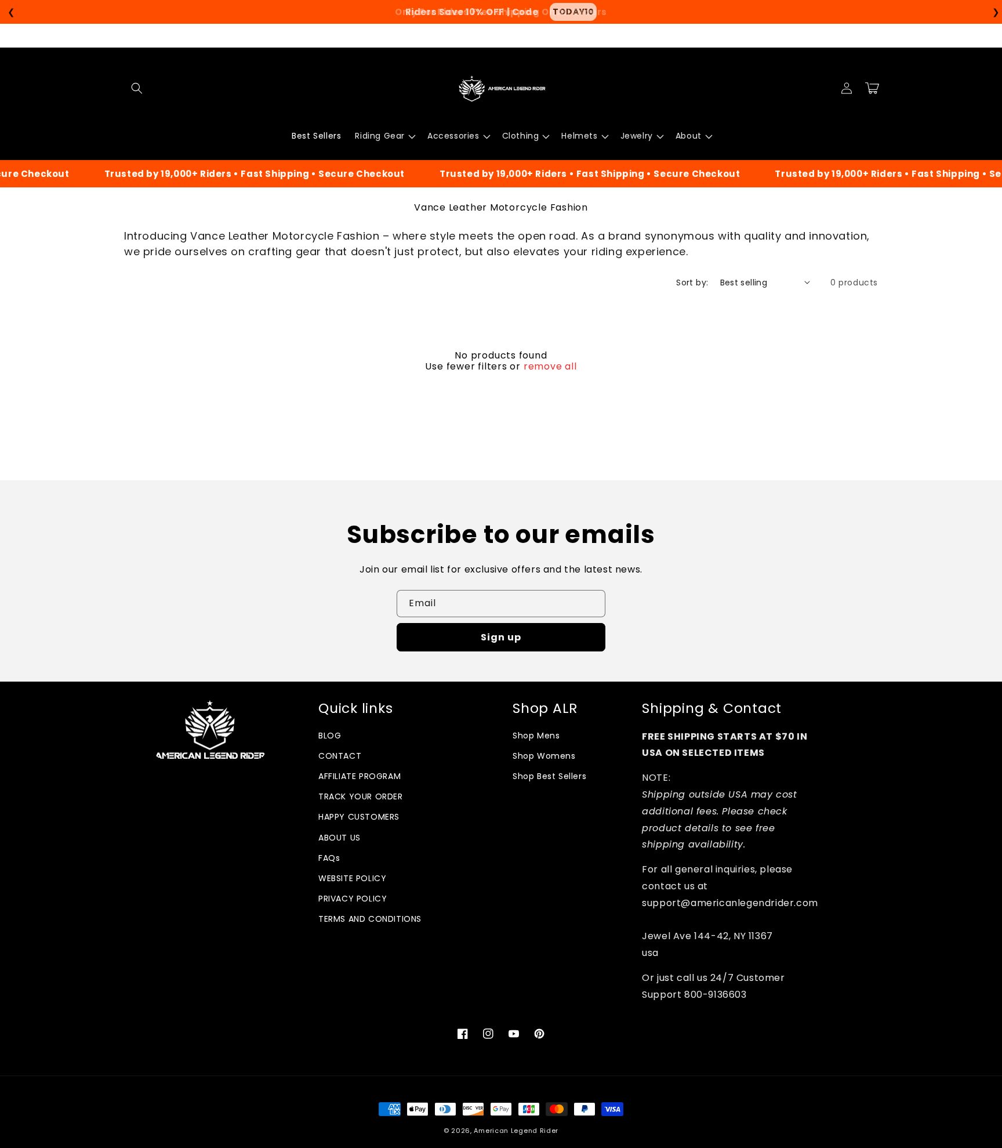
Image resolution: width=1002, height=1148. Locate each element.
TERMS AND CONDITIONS (370, 919)
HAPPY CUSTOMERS (359, 817)
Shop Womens (544, 756)
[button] (137, 88)
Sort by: (692, 282)
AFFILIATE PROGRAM (359, 776)
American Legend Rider (516, 1130)
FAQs (329, 858)
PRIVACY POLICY (352, 898)
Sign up (501, 637)
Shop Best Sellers (549, 776)
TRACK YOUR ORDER (360, 796)
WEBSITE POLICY (352, 878)
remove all (550, 366)
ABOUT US (339, 837)
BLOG (329, 735)
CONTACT (339, 756)
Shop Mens (536, 735)
